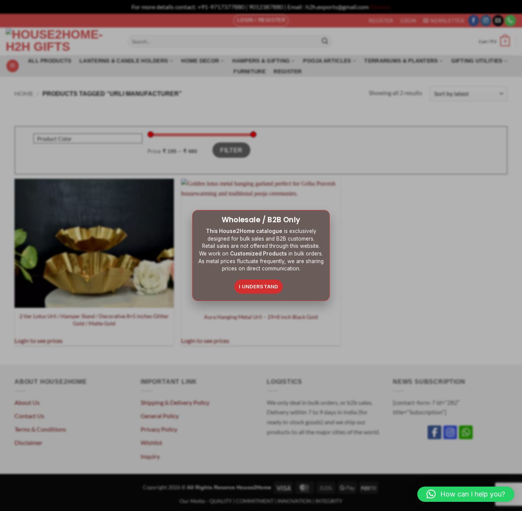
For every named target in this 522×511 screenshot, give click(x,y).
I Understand (258, 286)
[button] (465, 494)
